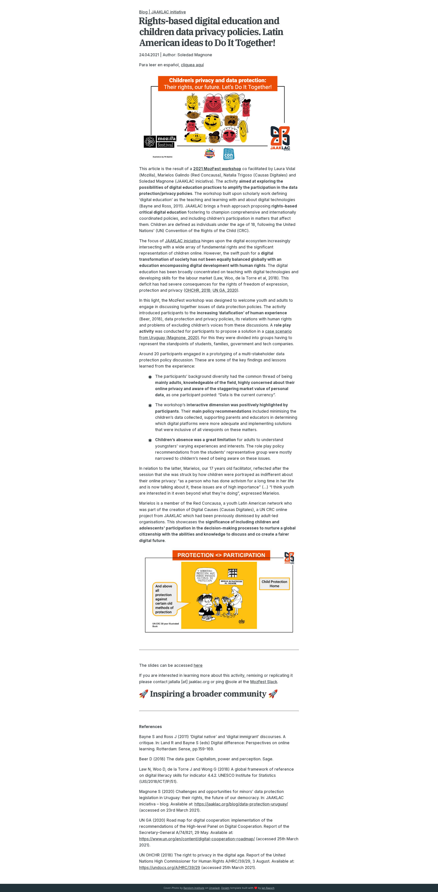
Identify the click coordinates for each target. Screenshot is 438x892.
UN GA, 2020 (225, 290)
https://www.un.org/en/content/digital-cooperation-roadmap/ (197, 839)
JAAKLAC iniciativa (182, 241)
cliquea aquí (192, 65)
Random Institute (193, 887)
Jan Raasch (268, 887)
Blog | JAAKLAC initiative (162, 12)
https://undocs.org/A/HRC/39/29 (169, 867)
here (198, 665)
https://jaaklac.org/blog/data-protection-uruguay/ (241, 804)
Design (225, 887)
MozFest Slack (263, 682)
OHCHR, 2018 (197, 290)
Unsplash (214, 887)
